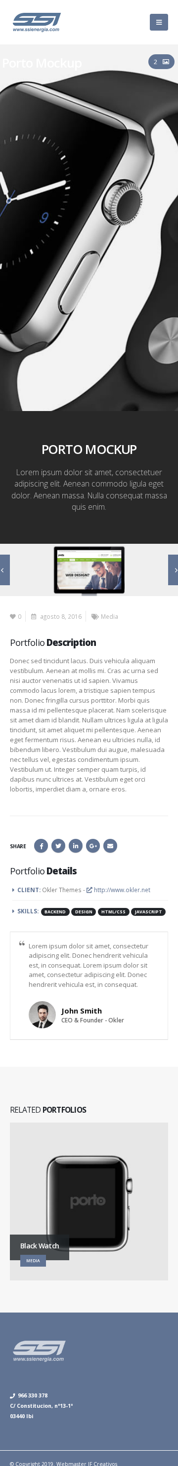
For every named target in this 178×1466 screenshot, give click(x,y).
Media (109, 616)
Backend (55, 912)
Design (83, 912)
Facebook (41, 846)
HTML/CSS (113, 912)
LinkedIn (76, 846)
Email (110, 846)
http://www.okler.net (121, 890)
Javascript (148, 912)
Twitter (58, 846)
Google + (93, 846)
